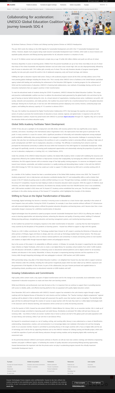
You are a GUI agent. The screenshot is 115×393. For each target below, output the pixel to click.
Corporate (90, 364)
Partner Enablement (52, 369)
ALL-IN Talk (70, 373)
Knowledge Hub (71, 371)
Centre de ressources (73, 366)
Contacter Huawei (11, 371)
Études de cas (71, 364)
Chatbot (29, 369)
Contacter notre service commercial (36, 364)
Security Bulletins (92, 366)
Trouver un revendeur (32, 366)
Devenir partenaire (52, 364)
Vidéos (69, 369)
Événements (10, 369)
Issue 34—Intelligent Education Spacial (32, 9)
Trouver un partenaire (52, 366)
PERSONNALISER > (78, 386)
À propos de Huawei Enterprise (15, 364)
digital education (69, 117)
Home (9, 9)
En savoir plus (10, 373)
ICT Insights (16, 9)
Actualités (9, 366)
